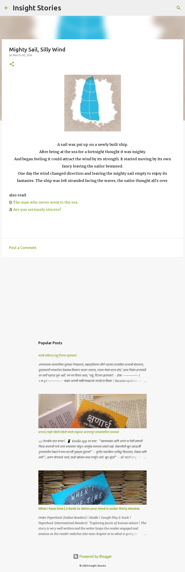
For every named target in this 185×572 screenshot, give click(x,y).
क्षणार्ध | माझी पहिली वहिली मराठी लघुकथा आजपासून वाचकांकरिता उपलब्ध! (78, 432)
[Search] (67, 7)
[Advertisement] (92, 295)
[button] (11, 64)
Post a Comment (22, 248)
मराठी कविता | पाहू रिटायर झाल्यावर (57, 355)
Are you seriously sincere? (37, 209)
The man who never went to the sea (44, 202)
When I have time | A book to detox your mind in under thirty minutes (89, 508)
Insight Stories (37, 8)
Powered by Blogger (95, 556)
